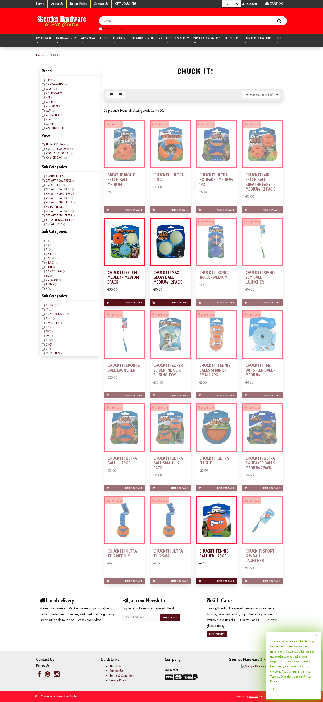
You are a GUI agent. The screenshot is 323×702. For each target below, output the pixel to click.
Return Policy (78, 4)
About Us (57, 4)
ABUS (49, 89)
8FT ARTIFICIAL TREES (59, 220)
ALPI (49, 119)
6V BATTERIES (54, 206)
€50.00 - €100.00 (57, 153)
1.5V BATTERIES (55, 176)
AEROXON (52, 106)
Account (251, 3)
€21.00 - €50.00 (56, 149)
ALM (49, 110)
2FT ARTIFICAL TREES (59, 180)
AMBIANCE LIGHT (56, 128)
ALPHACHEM (53, 115)
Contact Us (101, 4)
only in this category (113, 28)
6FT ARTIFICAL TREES (59, 198)
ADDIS (50, 102)
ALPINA (50, 123)
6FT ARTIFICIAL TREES (59, 202)
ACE (48, 97)
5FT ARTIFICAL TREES (59, 189)
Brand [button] (47, 70)
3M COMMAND (54, 84)
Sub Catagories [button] (54, 166)
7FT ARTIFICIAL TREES (59, 215)
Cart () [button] (276, 3)
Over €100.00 (54, 157)
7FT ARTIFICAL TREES (59, 211)
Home (40, 4)
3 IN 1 (49, 80)
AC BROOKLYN (54, 93)
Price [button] (46, 135)
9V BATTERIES (54, 224)
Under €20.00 (55, 144)
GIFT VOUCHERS (126, 4)
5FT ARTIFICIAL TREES (59, 193)
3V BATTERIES (54, 185)
